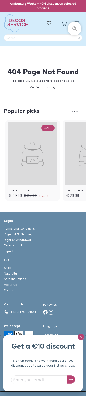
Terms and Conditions (19, 229)
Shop (7, 268)
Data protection (15, 245)
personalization (15, 279)
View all (77, 111)
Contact (9, 290)
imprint (8, 251)
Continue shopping (43, 87)
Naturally (10, 273)
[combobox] (43, 37)
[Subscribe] (71, 379)
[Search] (79, 37)
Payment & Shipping (18, 234)
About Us (10, 285)
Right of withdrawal (17, 240)
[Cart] (64, 23)
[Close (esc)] (81, 337)
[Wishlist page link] (51, 23)
